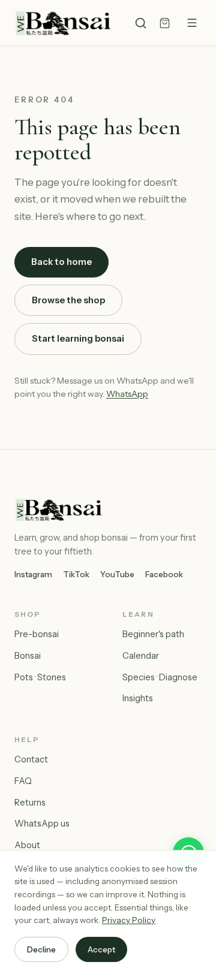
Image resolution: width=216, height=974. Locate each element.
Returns (30, 802)
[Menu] (192, 22)
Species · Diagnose (159, 677)
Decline (41, 949)
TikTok (76, 574)
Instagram (33, 574)
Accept (101, 949)
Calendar (140, 655)
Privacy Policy (128, 920)
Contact (31, 759)
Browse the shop (68, 300)
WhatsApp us (42, 823)
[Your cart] (164, 23)
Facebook (164, 574)
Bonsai (27, 655)
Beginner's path (153, 634)
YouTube (117, 574)
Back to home (61, 261)
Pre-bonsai (36, 634)
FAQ (23, 781)
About (27, 845)
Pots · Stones (40, 677)
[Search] (140, 23)
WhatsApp (127, 393)
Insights (137, 698)
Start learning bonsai (78, 338)
